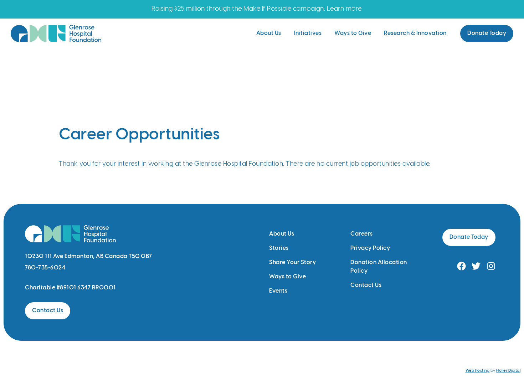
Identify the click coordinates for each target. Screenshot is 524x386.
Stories (279, 248)
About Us (268, 33)
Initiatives (308, 33)
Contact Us (365, 285)
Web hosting (478, 371)
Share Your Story (292, 262)
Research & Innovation (415, 33)
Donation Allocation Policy (378, 266)
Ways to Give (352, 33)
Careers (361, 234)
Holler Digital (508, 371)
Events (278, 291)
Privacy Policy (370, 248)
